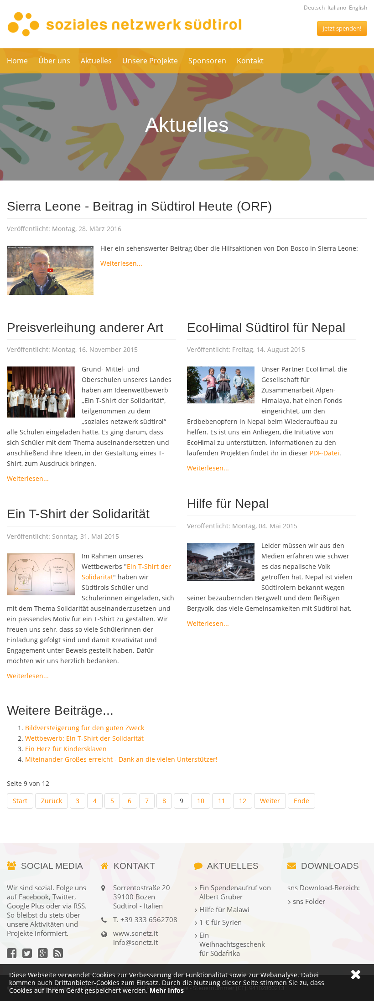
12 (242, 800)
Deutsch (314, 7)
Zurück (51, 800)
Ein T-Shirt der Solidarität (78, 514)
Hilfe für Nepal (228, 503)
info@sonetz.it (135, 942)
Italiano (336, 7)
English (358, 7)
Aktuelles (96, 61)
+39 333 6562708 (148, 919)
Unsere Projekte (150, 61)
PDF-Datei (324, 453)
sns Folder (309, 901)
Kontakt (250, 61)
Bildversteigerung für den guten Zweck (84, 727)
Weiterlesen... (121, 263)
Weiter (270, 800)
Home (17, 61)
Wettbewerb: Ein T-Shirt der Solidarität (84, 738)
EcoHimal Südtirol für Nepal (266, 327)
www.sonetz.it (135, 933)
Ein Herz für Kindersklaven (66, 748)
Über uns (54, 61)
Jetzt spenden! (342, 28)
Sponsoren (207, 61)
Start (20, 800)
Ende (301, 800)
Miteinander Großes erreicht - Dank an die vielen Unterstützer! (121, 759)
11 (221, 800)
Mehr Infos (167, 990)
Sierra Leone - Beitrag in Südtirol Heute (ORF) (139, 206)
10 (200, 800)
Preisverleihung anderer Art (85, 327)
